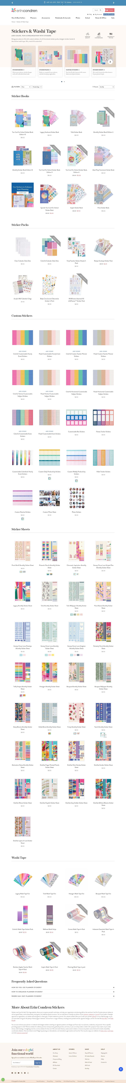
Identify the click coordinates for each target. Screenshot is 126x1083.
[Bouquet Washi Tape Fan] (103, 880)
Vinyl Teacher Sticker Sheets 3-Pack (76, 262)
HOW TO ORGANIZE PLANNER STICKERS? (27, 992)
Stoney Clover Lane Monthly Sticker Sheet (50, 647)
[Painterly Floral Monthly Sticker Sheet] (103, 632)
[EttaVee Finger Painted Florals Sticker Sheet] (49, 751)
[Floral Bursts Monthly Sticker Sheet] (103, 592)
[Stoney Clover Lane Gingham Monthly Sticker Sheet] (76, 632)
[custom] (24, 695)
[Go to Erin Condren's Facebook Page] (12, 1073)
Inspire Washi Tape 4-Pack (49, 967)
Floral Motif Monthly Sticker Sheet (23, 565)
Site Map (87, 1068)
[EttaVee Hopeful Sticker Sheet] (49, 789)
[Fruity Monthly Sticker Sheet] (76, 713)
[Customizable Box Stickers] (76, 417)
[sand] (78, 615)
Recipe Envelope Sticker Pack (103, 261)
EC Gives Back (56, 1065)
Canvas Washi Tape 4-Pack (76, 929)
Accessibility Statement (109, 1081)
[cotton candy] (46, 655)
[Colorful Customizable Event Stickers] (23, 417)
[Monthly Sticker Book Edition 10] (23, 156)
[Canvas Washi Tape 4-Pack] (76, 915)
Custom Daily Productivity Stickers (49, 472)
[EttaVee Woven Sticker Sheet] (23, 789)
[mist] (71, 615)
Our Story (55, 1053)
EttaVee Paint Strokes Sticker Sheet (76, 766)
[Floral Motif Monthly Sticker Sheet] (23, 551)
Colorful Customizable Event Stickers (23, 435)
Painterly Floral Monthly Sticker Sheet (103, 647)
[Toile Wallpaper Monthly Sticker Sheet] (76, 592)
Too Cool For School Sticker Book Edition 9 (49, 171)
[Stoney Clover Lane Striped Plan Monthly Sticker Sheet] (103, 551)
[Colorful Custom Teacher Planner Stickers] (76, 338)
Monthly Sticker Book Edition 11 (103, 132)
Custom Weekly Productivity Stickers (76, 473)
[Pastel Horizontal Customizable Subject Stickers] (103, 377)
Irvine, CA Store (73, 1056)
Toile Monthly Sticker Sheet (49, 606)
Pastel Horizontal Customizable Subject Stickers (103, 393)
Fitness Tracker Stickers (103, 432)
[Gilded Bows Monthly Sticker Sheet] (49, 713)
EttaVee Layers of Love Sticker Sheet (22, 842)
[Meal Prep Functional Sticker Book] (103, 156)
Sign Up (38, 1063)
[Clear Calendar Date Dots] (23, 247)
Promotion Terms (81, 1081)
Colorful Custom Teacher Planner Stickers (76, 355)
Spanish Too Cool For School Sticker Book (50, 209)
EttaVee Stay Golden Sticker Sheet (76, 803)
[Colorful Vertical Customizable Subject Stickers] (23, 377)
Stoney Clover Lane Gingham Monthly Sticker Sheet (76, 647)
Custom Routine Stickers (22, 512)
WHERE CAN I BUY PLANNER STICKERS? (27, 996)
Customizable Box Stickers (76, 432)
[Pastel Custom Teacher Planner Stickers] (103, 338)
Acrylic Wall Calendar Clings (22, 299)
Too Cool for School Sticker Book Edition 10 (22, 133)
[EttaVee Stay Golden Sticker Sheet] (76, 789)
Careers (55, 1068)
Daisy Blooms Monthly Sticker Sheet (22, 728)
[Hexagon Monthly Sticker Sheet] (49, 672)
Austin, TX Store (73, 1053)
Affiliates (55, 1062)
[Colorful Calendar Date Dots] (49, 247)
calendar (94, 1016)
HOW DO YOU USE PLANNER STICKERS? (27, 987)
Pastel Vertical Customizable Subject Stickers (49, 395)
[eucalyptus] (24, 572)
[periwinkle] (21, 655)
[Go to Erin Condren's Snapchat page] (28, 1073)
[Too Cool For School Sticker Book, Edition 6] (76, 156)
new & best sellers (18, 18)
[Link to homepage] (24, 10)
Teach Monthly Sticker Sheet (103, 727)
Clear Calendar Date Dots (22, 261)
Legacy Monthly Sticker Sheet (22, 606)
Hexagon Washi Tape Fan (76, 894)
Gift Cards (87, 1065)
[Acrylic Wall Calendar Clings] (23, 284)
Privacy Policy (50, 1081)
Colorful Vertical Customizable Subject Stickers (22, 395)
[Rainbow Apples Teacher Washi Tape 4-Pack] (23, 953)
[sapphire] (78, 655)
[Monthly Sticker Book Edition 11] (103, 118)
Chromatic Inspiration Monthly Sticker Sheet (76, 566)
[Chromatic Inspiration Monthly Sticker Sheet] (76, 551)
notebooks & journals (63, 18)
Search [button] (96, 10)
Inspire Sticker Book (76, 208)
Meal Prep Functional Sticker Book (103, 170)
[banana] (53, 655)
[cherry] (78, 733)
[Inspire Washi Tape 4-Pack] (49, 953)
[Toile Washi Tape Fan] (49, 880)
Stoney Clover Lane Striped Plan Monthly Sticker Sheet (103, 566)
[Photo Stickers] (76, 498)
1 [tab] (62, 81)
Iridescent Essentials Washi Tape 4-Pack (103, 930)
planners (33, 18)
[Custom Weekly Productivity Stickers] (76, 457)
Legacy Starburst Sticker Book (49, 132)
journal (97, 1014)
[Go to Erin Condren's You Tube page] (18, 1073)
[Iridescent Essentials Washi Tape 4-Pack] (103, 915)
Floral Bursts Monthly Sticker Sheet (103, 607)
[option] (63, 2)
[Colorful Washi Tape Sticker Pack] (23, 915)
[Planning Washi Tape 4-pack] (76, 953)
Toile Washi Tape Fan (49, 894)
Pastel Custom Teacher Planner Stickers (103, 355)
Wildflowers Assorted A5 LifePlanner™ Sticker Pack (76, 300)
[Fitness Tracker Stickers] (103, 417)
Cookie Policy (58, 1081)
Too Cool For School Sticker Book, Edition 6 (76, 171)
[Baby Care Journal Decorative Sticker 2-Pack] (49, 284)
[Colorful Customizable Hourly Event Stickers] (23, 338)
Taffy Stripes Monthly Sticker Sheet (22, 687)
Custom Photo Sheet (49, 512)
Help (90, 14)
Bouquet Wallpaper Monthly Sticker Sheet (103, 687)
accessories (46, 18)
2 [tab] (64, 81)
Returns (103, 1056)
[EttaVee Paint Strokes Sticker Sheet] (76, 751)
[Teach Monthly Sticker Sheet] (103, 713)
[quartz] (81, 615)
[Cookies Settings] (3, 1079)
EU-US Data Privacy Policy (69, 1081)
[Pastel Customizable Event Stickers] (49, 417)
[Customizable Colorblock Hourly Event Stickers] (23, 457)
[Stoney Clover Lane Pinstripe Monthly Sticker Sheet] (23, 632)
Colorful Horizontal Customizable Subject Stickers (76, 393)
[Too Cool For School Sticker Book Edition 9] (49, 156)
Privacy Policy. (36, 1066)
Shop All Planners (89, 1053)
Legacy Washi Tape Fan (23, 894)
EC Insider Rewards (89, 1056)
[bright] (75, 574)
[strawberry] (75, 733)
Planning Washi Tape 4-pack (76, 967)
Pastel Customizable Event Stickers (49, 434)
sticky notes (103, 1031)
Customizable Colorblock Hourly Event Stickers (22, 473)
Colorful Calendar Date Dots (50, 261)
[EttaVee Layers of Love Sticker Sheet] (23, 827)
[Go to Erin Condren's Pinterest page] (25, 1073)
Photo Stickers (76, 512)
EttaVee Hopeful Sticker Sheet (49, 803)
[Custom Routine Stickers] (23, 498)
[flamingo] (24, 655)
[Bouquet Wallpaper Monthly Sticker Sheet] (103, 672)
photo (78, 18)
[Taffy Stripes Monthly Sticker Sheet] (23, 672)
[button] (12, 3)
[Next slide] (110, 61)
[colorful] (48, 574)
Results (95, 87)
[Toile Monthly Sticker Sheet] (49, 592)
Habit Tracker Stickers (103, 472)
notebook (91, 1014)
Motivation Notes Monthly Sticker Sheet (22, 766)
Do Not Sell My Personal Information (94, 1081)
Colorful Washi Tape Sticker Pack (22, 929)
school (87, 18)
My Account (98, 14)
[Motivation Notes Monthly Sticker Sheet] (23, 751)
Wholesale (55, 1056)
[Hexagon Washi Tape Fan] (76, 880)
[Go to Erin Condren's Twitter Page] (21, 1073)
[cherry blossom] (21, 572)
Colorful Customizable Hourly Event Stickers (22, 355)
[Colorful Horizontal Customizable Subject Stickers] (76, 377)
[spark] (78, 574)
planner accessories (22, 1033)
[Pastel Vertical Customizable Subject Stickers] (49, 377)
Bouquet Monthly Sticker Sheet (76, 686)
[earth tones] (51, 574)
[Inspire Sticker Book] (76, 194)
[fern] (75, 615)
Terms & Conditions (29, 1066)
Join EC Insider (109, 14)
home (13, 22)
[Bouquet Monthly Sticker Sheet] (76, 672)
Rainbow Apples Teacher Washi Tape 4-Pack (22, 968)
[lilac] (81, 655)
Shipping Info (104, 1053)
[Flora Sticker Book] (103, 194)
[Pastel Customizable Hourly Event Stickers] (49, 338)
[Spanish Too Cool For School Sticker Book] (49, 194)
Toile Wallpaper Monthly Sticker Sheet (76, 607)
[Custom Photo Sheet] (49, 498)
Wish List (87, 1059)
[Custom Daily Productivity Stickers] (49, 457)
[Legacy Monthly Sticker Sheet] (23, 592)
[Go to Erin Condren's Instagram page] (15, 1073)
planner (86, 1014)
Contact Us (103, 1062)
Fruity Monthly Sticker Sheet (76, 727)
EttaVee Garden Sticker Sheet (103, 765)
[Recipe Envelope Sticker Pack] (103, 247)
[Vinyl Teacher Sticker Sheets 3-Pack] (76, 247)
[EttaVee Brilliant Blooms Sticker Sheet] (103, 789)
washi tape (110, 1031)
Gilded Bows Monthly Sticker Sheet (49, 727)
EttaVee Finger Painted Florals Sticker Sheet (49, 766)
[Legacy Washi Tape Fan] (23, 880)
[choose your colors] (49, 478)
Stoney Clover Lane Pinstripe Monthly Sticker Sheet (23, 647)
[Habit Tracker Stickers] (103, 457)
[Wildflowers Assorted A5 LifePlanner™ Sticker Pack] (76, 284)
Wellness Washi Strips (49, 929)
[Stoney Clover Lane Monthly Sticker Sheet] (49, 632)
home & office (100, 18)
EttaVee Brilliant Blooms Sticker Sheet (103, 804)
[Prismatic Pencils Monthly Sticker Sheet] (49, 551)
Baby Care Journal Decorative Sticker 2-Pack (49, 300)
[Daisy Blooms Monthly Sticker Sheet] (23, 713)
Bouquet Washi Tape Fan (103, 894)
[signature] (21, 695)
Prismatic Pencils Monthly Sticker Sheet (49, 566)
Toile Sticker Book (76, 132)
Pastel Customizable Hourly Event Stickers (49, 355)
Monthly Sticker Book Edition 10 (22, 170)
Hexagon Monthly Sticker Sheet (49, 686)
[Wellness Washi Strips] (49, 915)
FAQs (102, 1059)
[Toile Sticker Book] (76, 118)
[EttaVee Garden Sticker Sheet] (103, 751)
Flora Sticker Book (103, 208)
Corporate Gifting (57, 1059)
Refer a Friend (88, 1062)
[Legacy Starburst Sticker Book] (49, 118)
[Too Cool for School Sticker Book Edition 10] (23, 118)
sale (112, 18)
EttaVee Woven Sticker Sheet (23, 803)
